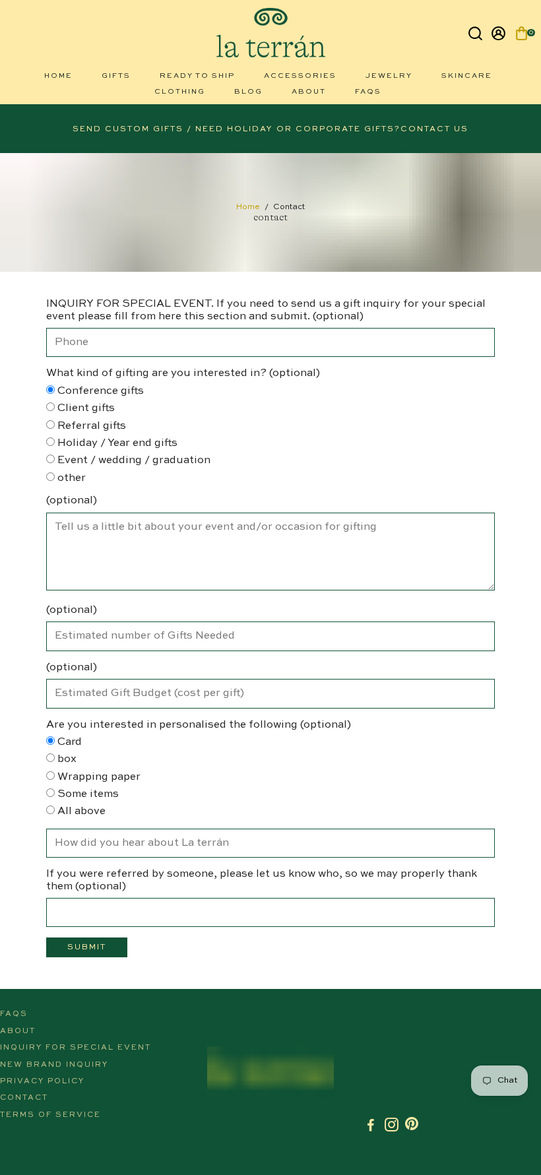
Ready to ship (197, 76)
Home (58, 76)
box (66, 759)
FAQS (368, 92)
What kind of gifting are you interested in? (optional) (183, 373)
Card (68, 742)
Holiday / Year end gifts (116, 443)
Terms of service (50, 1115)
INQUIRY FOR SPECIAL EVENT (75, 1048)
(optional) (71, 500)
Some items (87, 794)
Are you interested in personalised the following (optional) (198, 725)
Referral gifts (90, 426)
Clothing (179, 92)
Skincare (466, 76)
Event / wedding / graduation (132, 460)
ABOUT (18, 1031)
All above (80, 811)
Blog (248, 92)
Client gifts (85, 408)
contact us (434, 129)
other (70, 478)
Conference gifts (99, 391)
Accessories (300, 76)
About (309, 92)
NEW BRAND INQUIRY (54, 1065)
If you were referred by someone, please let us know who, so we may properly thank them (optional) (261, 880)
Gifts (116, 76)
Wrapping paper (98, 777)
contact (24, 1098)
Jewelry (389, 76)
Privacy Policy (42, 1081)
